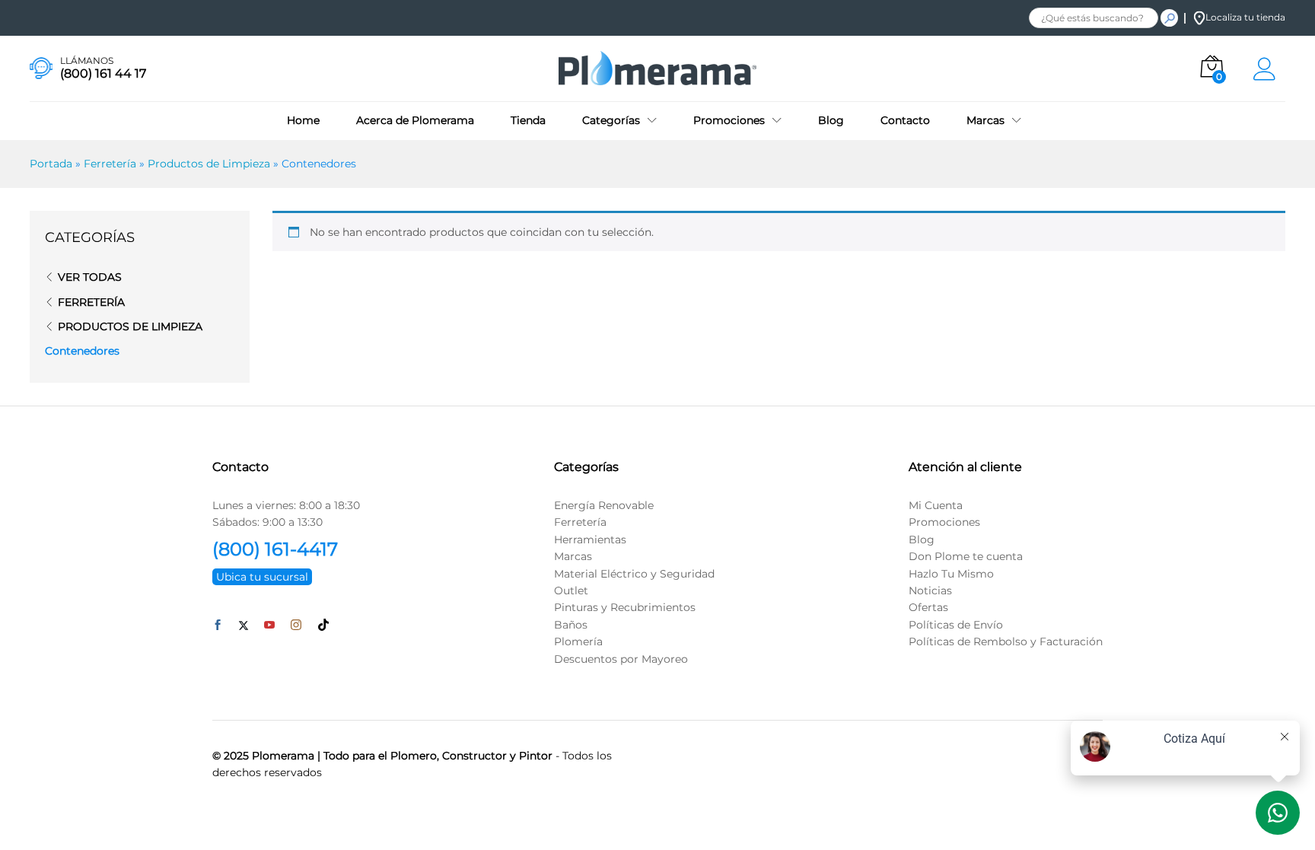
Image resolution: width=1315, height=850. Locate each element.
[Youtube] (269, 625)
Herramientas (590, 539)
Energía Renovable (604, 505)
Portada (51, 163)
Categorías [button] (611, 120)
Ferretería (110, 163)
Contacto (905, 120)
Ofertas (928, 607)
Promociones (944, 522)
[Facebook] (218, 625)
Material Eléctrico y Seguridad (634, 574)
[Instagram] (296, 625)
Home (303, 120)
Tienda (528, 120)
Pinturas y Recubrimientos (625, 607)
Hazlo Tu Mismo (951, 574)
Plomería (578, 641)
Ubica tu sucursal (262, 577)
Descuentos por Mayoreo (621, 659)
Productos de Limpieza (209, 163)
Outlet (571, 590)
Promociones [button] (729, 120)
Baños (570, 625)
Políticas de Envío (956, 625)
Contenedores (82, 351)
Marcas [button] (985, 120)
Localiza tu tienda (1245, 17)
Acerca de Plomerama (415, 120)
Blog (831, 120)
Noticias (930, 590)
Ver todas (90, 277)
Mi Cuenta (936, 505)
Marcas (573, 556)
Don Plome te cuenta (966, 556)
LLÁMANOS (86, 61)
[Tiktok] (323, 625)
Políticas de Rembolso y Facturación (1006, 641)
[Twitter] (243, 625)
